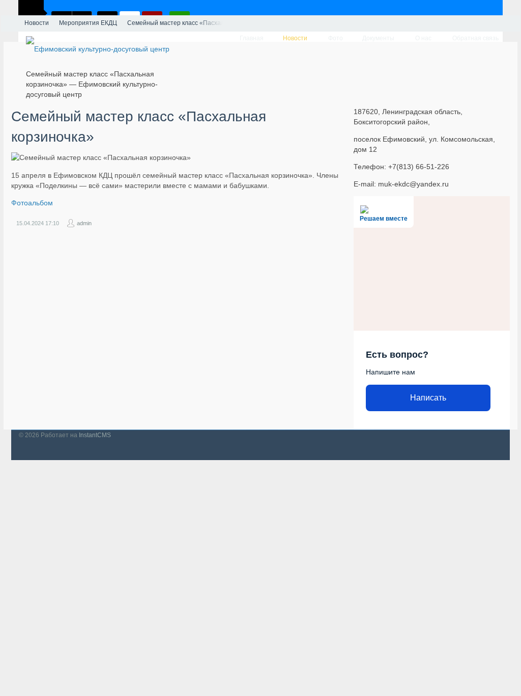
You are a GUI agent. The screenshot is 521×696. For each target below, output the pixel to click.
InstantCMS (95, 435)
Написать (428, 397)
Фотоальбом (32, 203)
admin (84, 223)
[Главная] (10, 23)
